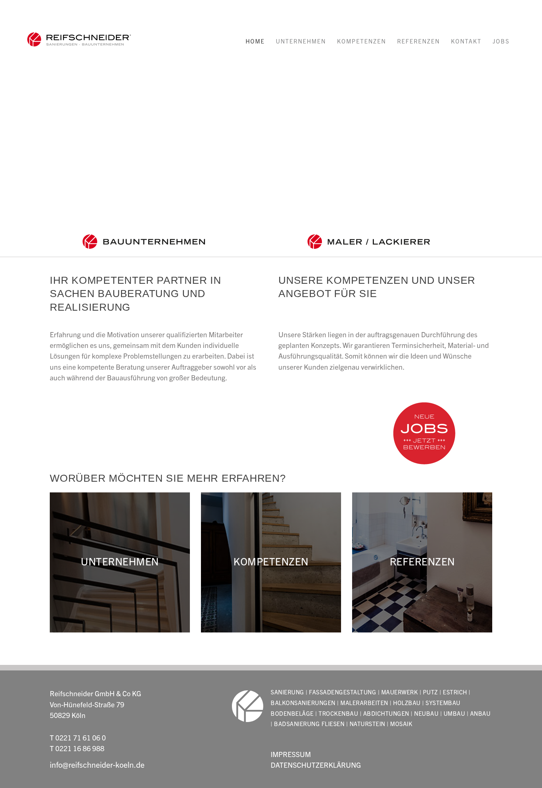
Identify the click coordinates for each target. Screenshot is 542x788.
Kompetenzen (361, 41)
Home (255, 41)
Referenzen (418, 41)
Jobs (501, 41)
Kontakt (466, 41)
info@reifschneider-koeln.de (97, 764)
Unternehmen (301, 41)
